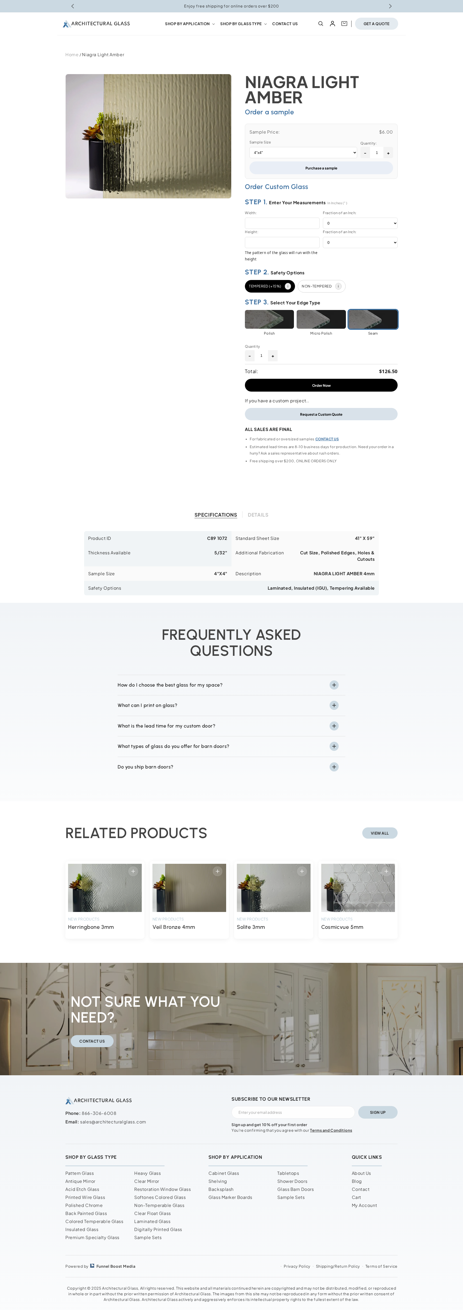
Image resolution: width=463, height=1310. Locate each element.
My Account (364, 1205)
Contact (361, 1189)
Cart (356, 1197)
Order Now (321, 385)
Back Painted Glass (86, 1213)
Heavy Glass (147, 1173)
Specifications (216, 515)
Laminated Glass (152, 1221)
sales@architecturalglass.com (113, 1122)
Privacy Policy (297, 1266)
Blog (357, 1181)
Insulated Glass (81, 1229)
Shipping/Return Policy (338, 1266)
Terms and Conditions (331, 1130)
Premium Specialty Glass (92, 1237)
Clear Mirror (146, 1181)
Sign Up (378, 1112)
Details (258, 515)
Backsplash (221, 1189)
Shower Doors (292, 1181)
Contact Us (92, 1040)
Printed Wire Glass (85, 1197)
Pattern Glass (79, 1173)
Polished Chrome (84, 1205)
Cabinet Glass (223, 1173)
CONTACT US (327, 439)
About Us (361, 1173)
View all (380, 833)
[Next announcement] (390, 6)
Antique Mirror (80, 1181)
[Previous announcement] (73, 6)
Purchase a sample (321, 168)
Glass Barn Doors (295, 1189)
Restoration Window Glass (162, 1189)
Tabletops (288, 1173)
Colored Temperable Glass (94, 1221)
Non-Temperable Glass (159, 1205)
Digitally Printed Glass (158, 1229)
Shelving (217, 1181)
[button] (189, 23)
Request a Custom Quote (321, 414)
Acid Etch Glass (82, 1189)
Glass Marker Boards (230, 1197)
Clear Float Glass (152, 1213)
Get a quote (377, 23)
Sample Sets (148, 1237)
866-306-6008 (99, 1113)
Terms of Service (381, 1266)
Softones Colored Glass (160, 1197)
